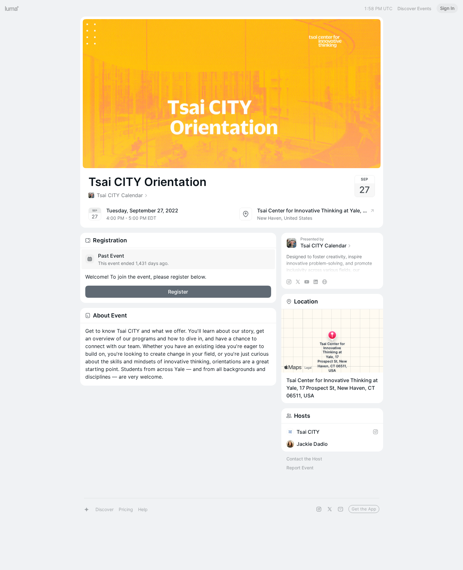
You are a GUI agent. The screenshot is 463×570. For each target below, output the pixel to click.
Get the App (364, 508)
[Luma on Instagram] (318, 509)
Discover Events (414, 8)
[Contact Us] (340, 509)
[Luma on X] (329, 509)
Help (143, 509)
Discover (104, 509)
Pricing (126, 509)
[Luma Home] (12, 8)
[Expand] (332, 270)
